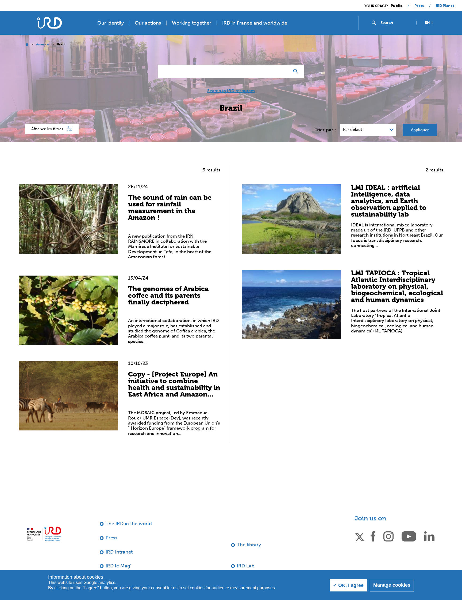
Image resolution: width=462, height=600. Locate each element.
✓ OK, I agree (348, 585)
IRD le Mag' (118, 565)
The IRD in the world (129, 523)
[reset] (283, 71)
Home (27, 44)
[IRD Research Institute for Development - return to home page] (44, 533)
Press (419, 6)
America (42, 44)
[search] (396, 22)
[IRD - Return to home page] (49, 23)
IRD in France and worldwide (254, 23)
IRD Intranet (119, 552)
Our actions (148, 23)
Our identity (110, 23)
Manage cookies (391, 585)
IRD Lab (246, 565)
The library (249, 544)
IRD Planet (445, 6)
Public (396, 6)
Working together (191, 23)
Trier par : (325, 129)
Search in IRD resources (231, 91)
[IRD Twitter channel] (360, 536)
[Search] (297, 71)
